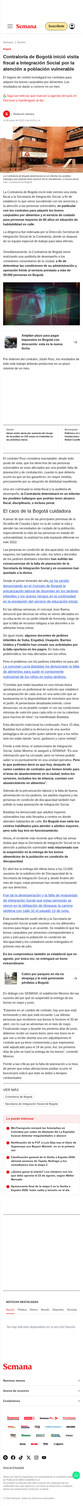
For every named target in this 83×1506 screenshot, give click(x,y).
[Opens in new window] (13, 1457)
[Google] (5, 1457)
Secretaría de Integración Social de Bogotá (31, 1103)
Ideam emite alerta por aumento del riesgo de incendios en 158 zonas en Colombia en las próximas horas (29, 436)
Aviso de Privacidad (17, 1467)
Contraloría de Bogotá (18, 1096)
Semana (8, 42)
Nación (21, 42)
